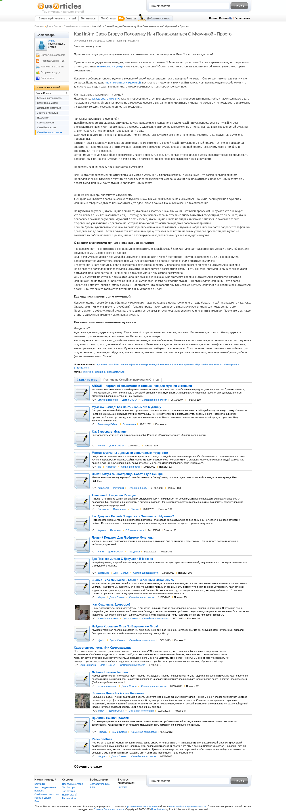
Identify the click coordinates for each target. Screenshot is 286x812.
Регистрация (242, 18)
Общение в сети (130, 466)
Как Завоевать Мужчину (109, 431)
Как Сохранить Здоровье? (111, 604)
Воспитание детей (47, 103)
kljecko (101, 640)
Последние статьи (72, 784)
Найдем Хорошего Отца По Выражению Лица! (125, 626)
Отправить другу (50, 72)
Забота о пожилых (47, 112)
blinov (101, 710)
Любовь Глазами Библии (110, 672)
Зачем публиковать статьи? (57, 18)
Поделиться (47, 78)
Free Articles (158, 809)
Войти (213, 18)
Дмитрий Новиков (108, 399)
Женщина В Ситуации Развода (114, 495)
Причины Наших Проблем (110, 718)
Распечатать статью (52, 66)
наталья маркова (107, 686)
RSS (92, 787)
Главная (39, 26)
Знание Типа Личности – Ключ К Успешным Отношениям (133, 580)
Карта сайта (69, 798)
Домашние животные (49, 107)
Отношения (129, 424)
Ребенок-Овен (102, 739)
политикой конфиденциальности (187, 806)
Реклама (122, 787)
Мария (101, 597)
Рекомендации (42, 797)
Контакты (39, 784)
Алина (51, 40)
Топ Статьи (108, 18)
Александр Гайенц (108, 424)
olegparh (102, 756)
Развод (135, 509)
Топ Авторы (88, 18)
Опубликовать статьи (46, 794)
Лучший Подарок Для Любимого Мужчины (123, 537)
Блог (37, 801)
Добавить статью (158, 18)
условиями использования (142, 806)
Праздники (134, 551)
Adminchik (103, 488)
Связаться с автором (53, 55)
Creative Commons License (109, 809)
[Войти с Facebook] (230, 18)
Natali (101, 551)
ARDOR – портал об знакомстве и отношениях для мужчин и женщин (142, 385)
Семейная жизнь (46, 127)
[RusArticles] (60, 9)
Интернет (111, 466)
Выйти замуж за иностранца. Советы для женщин (128, 474)
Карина (102, 530)
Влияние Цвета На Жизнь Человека (118, 693)
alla (99, 466)
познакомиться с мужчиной (123, 82)
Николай (102, 732)
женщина (100, 372)
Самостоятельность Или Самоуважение (102, 647)
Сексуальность (46, 122)
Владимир (103, 572)
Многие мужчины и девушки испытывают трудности (130, 452)
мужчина (88, 372)
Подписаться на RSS (53, 60)
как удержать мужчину (105, 98)
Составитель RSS (100, 784)
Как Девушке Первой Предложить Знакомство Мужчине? (133, 516)
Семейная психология (76, 26)
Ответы (131, 18)
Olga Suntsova (88, 665)
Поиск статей (69, 794)
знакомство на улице (110, 66)
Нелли (101, 445)
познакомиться (115, 372)
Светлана (103, 509)
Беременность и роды (49, 98)
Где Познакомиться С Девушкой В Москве (122, 558)
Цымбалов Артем (108, 618)
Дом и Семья (53, 26)
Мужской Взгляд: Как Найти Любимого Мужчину (126, 407)
